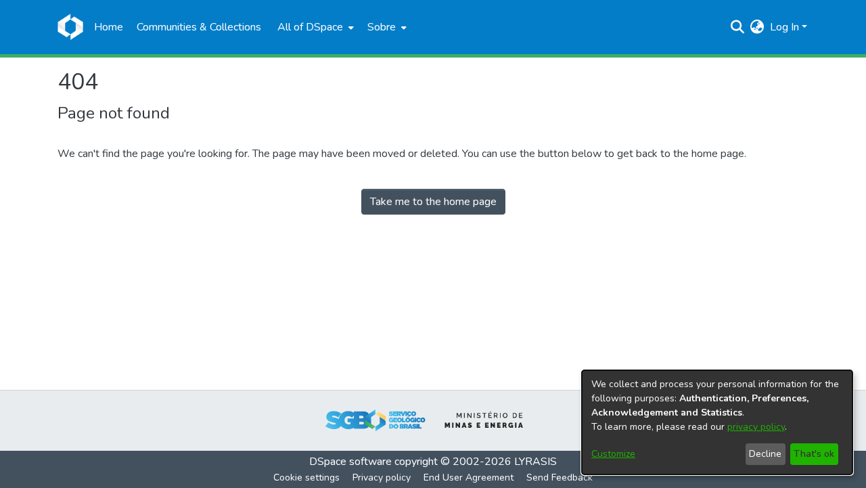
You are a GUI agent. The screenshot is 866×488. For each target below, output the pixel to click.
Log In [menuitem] (784, 27)
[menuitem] (314, 27)
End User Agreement (469, 477)
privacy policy (756, 426)
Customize (613, 453)
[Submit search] (737, 27)
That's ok (814, 453)
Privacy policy (381, 477)
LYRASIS (535, 461)
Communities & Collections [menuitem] (199, 27)
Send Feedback (559, 477)
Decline (765, 453)
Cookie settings (306, 477)
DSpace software (350, 461)
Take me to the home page (433, 201)
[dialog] (717, 422)
